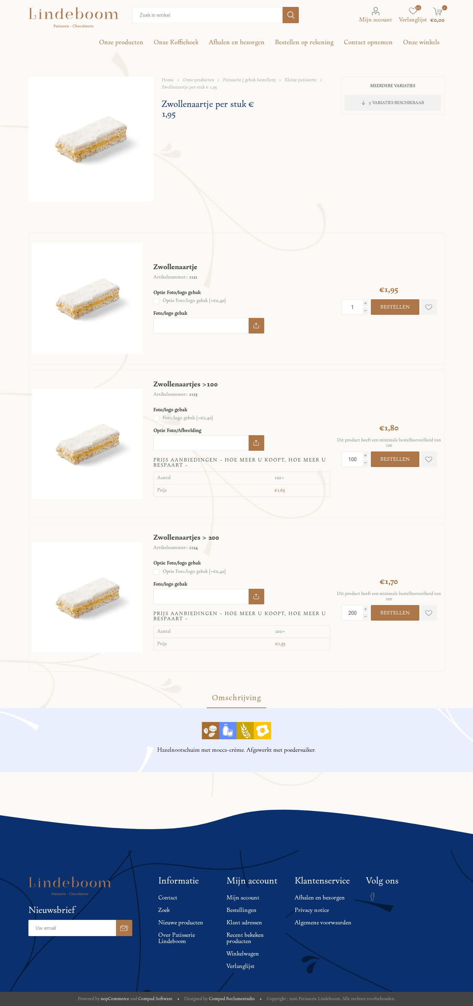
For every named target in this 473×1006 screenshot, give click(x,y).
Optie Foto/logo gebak (177, 292)
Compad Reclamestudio (232, 999)
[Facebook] (372, 896)
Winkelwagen (242, 954)
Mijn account (375, 20)
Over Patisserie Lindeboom (176, 938)
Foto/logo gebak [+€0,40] (188, 418)
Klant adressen (244, 923)
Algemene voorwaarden (323, 923)
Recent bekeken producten (245, 938)
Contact (167, 898)
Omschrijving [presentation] (236, 698)
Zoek (164, 910)
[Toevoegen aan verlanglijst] (429, 307)
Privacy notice (312, 910)
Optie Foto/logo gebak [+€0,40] (194, 300)
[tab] (236, 698)
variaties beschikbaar (396, 103)
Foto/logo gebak (170, 313)
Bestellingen (241, 910)
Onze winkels (421, 42)
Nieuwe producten (180, 923)
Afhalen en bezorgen (320, 898)
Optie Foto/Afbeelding (177, 430)
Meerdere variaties (392, 86)
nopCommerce (115, 999)
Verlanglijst (240, 966)
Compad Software (155, 999)
